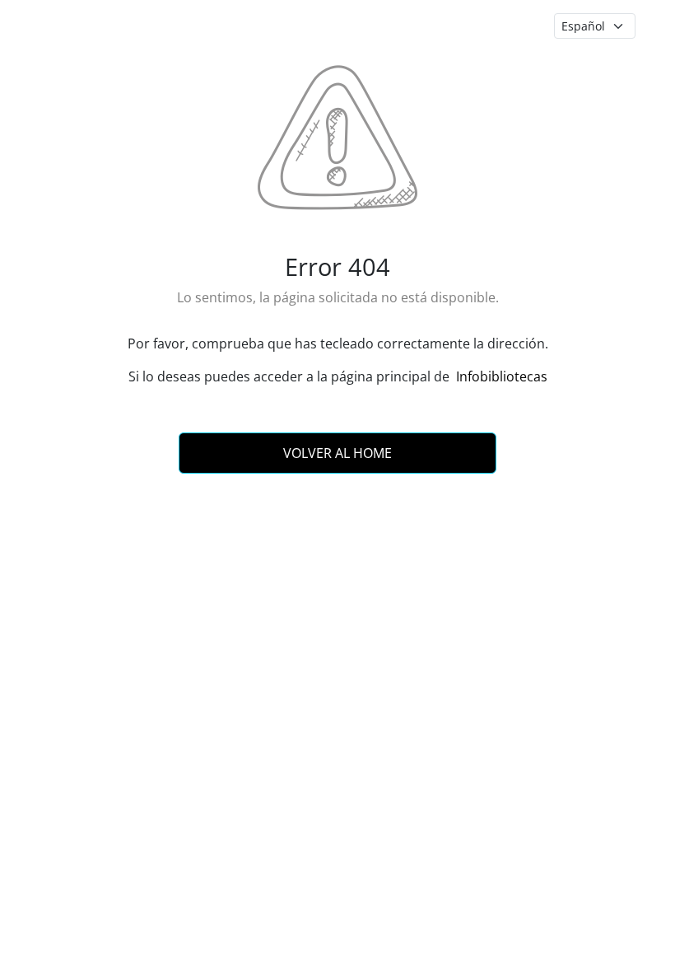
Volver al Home (337, 453)
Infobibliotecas (501, 376)
